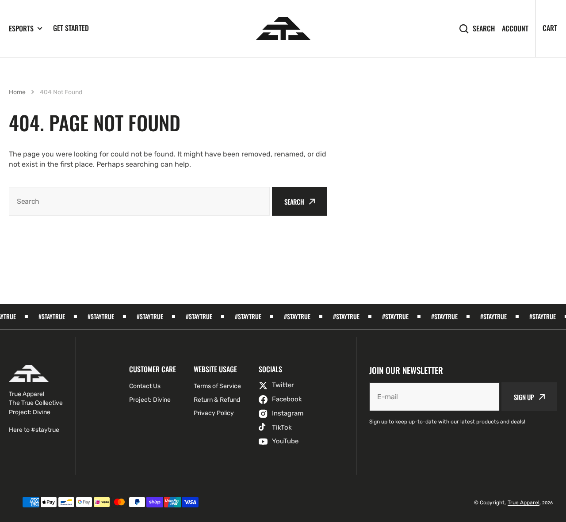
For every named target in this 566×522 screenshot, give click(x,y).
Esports (21, 28)
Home (17, 92)
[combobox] (139, 201)
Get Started (71, 28)
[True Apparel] (283, 28)
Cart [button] (550, 28)
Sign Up (524, 397)
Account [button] (515, 28)
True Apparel (523, 502)
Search (484, 28)
